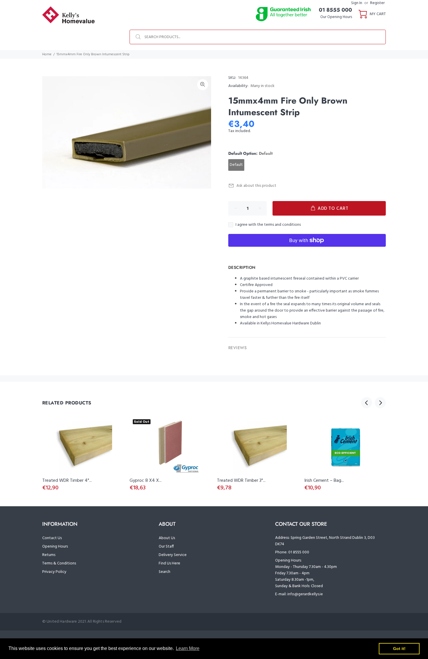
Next (380, 402)
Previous (366, 402)
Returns (48, 555)
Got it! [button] (399, 648)
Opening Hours (55, 546)
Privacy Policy (54, 572)
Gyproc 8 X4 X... (146, 480)
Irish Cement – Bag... (324, 480)
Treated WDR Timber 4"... (67, 480)
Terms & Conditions (59, 563)
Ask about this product (256, 185)
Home (47, 54)
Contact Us (52, 538)
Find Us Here (169, 563)
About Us (167, 538)
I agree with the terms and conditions (268, 225)
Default (236, 164)
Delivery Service (173, 555)
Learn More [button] (187, 648)
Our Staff (166, 546)
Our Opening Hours (336, 17)
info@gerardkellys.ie (305, 594)
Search (164, 572)
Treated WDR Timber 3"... (241, 480)
